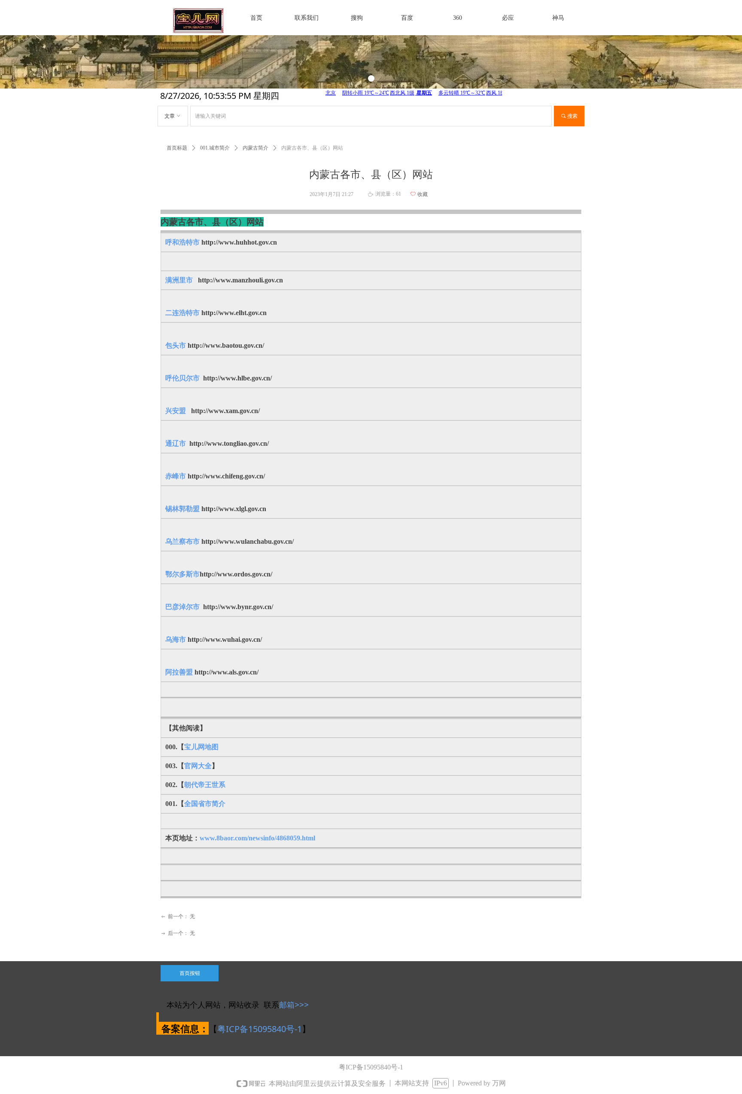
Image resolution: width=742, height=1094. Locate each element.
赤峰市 (175, 476)
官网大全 (198, 765)
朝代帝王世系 (204, 784)
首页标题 (177, 148)
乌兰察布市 (183, 541)
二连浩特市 (182, 312)
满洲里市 (180, 280)
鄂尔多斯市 (182, 574)
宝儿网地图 (201, 747)
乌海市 (175, 639)
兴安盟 (175, 410)
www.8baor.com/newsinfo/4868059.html (257, 838)
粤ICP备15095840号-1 (259, 1029)
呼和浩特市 (182, 242)
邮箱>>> (294, 1005)
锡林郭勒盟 (182, 508)
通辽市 (176, 443)
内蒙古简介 (255, 148)
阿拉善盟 (179, 672)
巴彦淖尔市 (182, 606)
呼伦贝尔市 (182, 378)
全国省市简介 (204, 803)
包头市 (175, 345)
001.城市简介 (215, 148)
